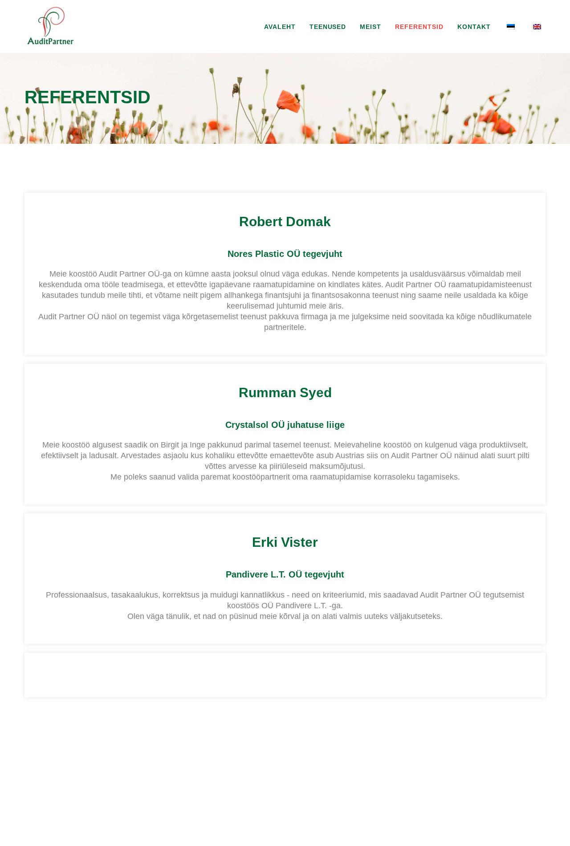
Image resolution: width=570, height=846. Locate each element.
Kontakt (474, 26)
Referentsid (419, 26)
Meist (370, 26)
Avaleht (280, 26)
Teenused (327, 26)
